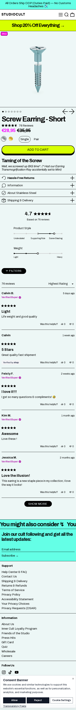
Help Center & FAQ (14, 572)
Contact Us (9, 576)
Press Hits (9, 637)
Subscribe (8, 555)
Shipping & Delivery (14, 581)
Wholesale (8, 651)
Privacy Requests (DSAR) (19, 608)
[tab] (3, 112)
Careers (7, 655)
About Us (8, 624)
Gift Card (8, 642)
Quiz (5, 646)
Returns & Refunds (14, 585)
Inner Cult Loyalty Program (19, 628)
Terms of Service (13, 590)
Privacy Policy (11, 594)
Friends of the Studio (16, 633)
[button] (66, 15)
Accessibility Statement (18, 599)
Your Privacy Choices (15, 603)
